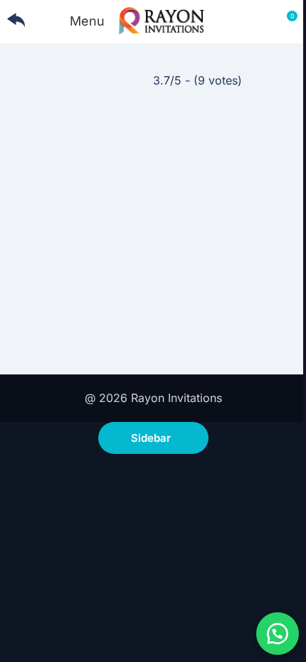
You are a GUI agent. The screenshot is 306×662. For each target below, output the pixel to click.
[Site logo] (161, 20)
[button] (277, 633)
